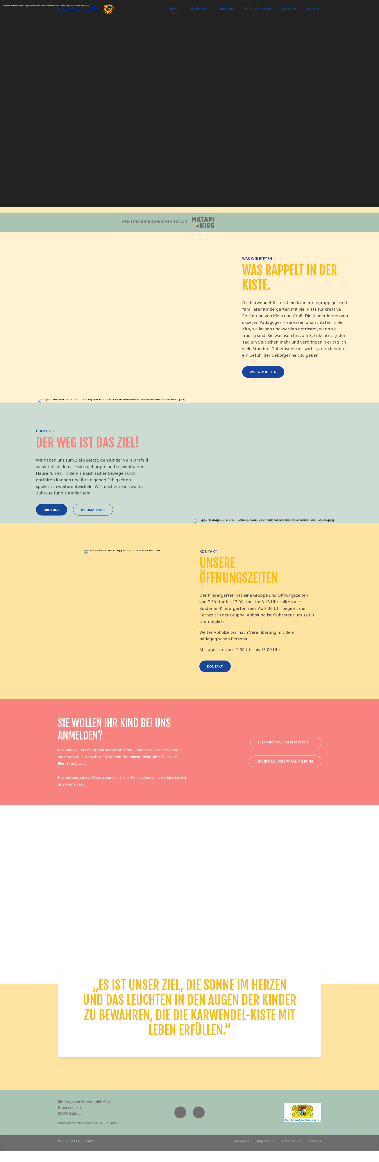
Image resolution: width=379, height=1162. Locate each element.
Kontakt (314, 8)
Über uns (226, 8)
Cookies (315, 1141)
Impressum (266, 1141)
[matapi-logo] (203, 222)
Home (173, 8)
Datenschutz (291, 1141)
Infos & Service (258, 8)
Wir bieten (198, 8)
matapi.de (241, 1141)
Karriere (289, 8)
